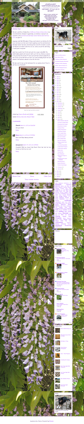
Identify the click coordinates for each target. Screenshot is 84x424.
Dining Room (58, 191)
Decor (67, 189)
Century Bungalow (61, 313)
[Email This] (38, 114)
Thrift (62, 220)
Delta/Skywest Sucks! (62, 134)
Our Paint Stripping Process (61, 67)
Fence (59, 193)
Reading (60, 213)
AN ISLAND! (59, 310)
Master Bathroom (60, 204)
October (59, 106)
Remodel (23, 117)
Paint (66, 207)
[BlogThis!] (39, 114)
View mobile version (32, 179)
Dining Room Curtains (62, 126)
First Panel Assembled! (62, 144)
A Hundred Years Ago (61, 281)
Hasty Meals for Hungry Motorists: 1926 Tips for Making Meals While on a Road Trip (63, 283)
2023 (58, 82)
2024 (58, 80)
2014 (58, 98)
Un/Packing (59, 222)
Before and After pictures (60, 55)
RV (59, 214)
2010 (58, 172)
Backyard (58, 184)
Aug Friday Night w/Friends (64, 385)
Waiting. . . (64, 273)
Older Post (47, 176)
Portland (65, 210)
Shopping (58, 218)
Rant (56, 213)
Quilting (61, 211)
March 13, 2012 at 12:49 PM (30, 145)
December (60, 103)
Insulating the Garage (65, 359)
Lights (63, 202)
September (60, 108)
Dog (67, 191)
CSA (64, 189)
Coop (66, 188)
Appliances (60, 183)
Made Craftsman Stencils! (63, 120)
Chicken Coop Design (62, 164)
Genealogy (69, 196)
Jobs (70, 199)
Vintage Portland (60, 288)
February (60, 167)
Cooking (62, 188)
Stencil (57, 220)
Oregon (61, 207)
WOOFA (57, 226)
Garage (60, 196)
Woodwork (58, 225)
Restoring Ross (60, 309)
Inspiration (62, 199)
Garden (65, 196)
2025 (58, 78)
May (59, 115)
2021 (58, 85)
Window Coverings (60, 224)
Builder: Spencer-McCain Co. (61, 65)
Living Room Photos (62, 131)
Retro (70, 213)
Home (32, 176)
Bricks (56, 187)
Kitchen (19, 117)
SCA (66, 214)
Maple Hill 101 (60, 294)
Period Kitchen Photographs (64, 348)
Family (66, 192)
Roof (56, 214)
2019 (58, 89)
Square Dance (58, 219)
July (59, 112)
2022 (58, 83)
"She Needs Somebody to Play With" (65, 250)
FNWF (56, 195)
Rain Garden (68, 211)
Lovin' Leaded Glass (62, 133)
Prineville (69, 209)
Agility (56, 183)
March (59, 119)
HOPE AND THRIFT (61, 263)
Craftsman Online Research (61, 59)
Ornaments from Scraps (63, 124)
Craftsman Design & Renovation (39, 32)
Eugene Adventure (61, 163)
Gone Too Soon (65, 295)
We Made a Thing (64, 341)
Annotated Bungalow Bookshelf (61, 61)
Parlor (61, 208)
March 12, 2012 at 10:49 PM (27, 135)
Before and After (65, 186)
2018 (58, 90)
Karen (17, 135)
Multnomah (69, 205)
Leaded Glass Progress (62, 146)
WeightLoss (69, 222)
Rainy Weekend (61, 153)
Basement (68, 184)
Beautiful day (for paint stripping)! (62, 159)
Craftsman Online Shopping (61, 63)
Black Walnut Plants (59, 57)
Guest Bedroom (59, 197)
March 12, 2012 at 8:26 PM (27, 125)
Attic (70, 183)
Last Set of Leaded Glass (63, 122)
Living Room (58, 203)
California (60, 187)
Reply (17, 130)
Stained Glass (30, 117)
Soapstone (69, 218)
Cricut (62, 189)
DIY (64, 191)
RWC (62, 214)
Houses (67, 197)
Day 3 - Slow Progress (65, 353)
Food (60, 195)
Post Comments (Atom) (35, 186)
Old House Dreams (61, 257)
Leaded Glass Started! (62, 148)
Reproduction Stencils (59, 69)
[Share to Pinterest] (43, 114)
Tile (66, 220)
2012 (58, 101)
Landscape (67, 200)
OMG (56, 207)
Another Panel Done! (62, 129)
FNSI (70, 193)
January (59, 168)
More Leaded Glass (62, 138)
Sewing (57, 216)
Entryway (57, 192)
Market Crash (64, 203)
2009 (58, 174)
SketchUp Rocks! (61, 161)
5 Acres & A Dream (61, 248)
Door (70, 191)
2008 (58, 176)
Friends (64, 195)
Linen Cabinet (68, 202)
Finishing (63, 193)
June (59, 113)
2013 (58, 99)
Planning (69, 208)
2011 (58, 171)
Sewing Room (67, 216)
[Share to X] (40, 114)
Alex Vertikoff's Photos (65, 378)
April (59, 117)
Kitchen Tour (60, 150)
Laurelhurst (58, 202)
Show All (70, 322)
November (60, 104)
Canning (65, 187)
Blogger (51, 421)
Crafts (70, 188)
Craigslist (57, 189)
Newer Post (16, 176)
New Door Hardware (62, 140)
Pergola (65, 208)
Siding (64, 218)
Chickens (69, 187)
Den (70, 189)
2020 (58, 87)
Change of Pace (61, 127)
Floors (67, 193)
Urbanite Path (60, 152)
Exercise (62, 192)
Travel (70, 220)
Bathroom (57, 186)
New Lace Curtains (61, 136)
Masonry (69, 203)
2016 (58, 94)
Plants (56, 210)
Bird (70, 186)
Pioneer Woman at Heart (62, 272)
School (69, 214)
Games (56, 196)
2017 (58, 92)
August (59, 110)
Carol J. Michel (60, 303)
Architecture (66, 183)
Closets (57, 188)
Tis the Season (64, 264)
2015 (58, 96)
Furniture (69, 195)
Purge (56, 211)
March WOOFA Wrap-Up (66, 328)
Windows (69, 223)
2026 (58, 76)
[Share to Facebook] (42, 114)
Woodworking (68, 225)
